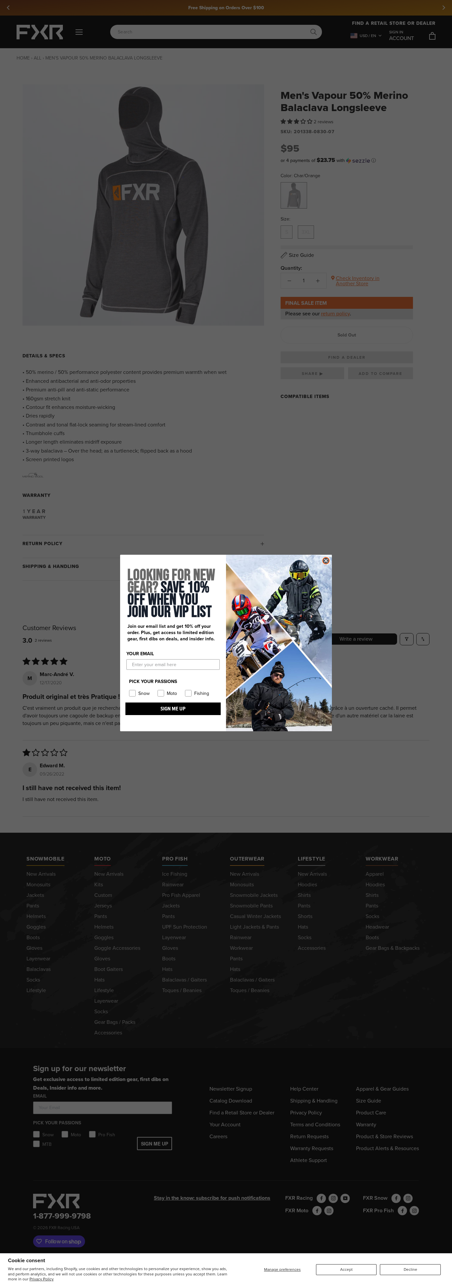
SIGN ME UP (173, 708)
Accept (346, 1269)
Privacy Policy (41, 1279)
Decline (410, 1269)
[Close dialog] (326, 560)
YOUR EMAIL (140, 653)
